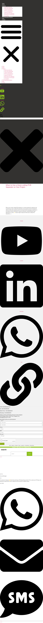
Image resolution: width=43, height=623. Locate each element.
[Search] (1, 183)
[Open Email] (21, 576)
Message (2, 434)
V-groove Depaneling (8, 9)
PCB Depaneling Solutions (7, 17)
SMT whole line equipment (9, 13)
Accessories (6, 16)
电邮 (1, 430)
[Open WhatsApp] (21, 533)
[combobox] (21, 118)
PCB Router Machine (8, 7)
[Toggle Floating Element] (1, 622)
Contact (3, 19)
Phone (1, 427)
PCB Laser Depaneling (8, 8)
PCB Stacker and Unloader (9, 14)
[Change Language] (0, 85)
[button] (11, 43)
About (3, 4)
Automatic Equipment (8, 12)
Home (3, 3)
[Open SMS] (21, 620)
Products (3, 68)
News (3, 18)
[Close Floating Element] (1, 456)
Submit (2, 443)
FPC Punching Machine (8, 73)
